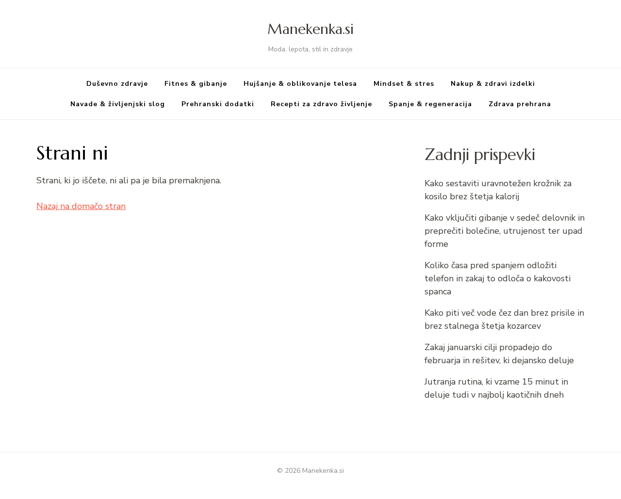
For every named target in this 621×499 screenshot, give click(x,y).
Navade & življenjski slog (117, 104)
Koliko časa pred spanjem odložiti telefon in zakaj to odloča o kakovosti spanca (498, 278)
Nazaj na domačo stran (81, 206)
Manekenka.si (310, 29)
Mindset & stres (404, 83)
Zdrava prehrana (520, 104)
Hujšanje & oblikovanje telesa (300, 83)
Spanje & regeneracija (430, 104)
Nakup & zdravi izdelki (493, 83)
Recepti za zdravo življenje (321, 104)
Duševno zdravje (117, 83)
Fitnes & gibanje (195, 83)
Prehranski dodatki (217, 104)
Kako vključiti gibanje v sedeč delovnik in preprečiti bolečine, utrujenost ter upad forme (505, 231)
